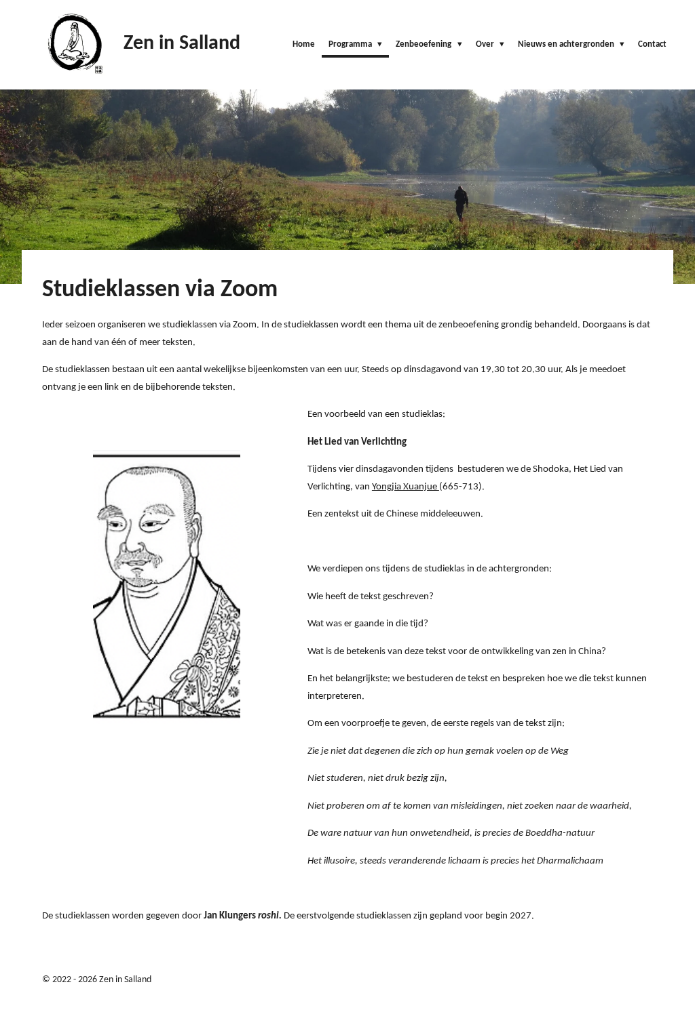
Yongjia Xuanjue (405, 487)
